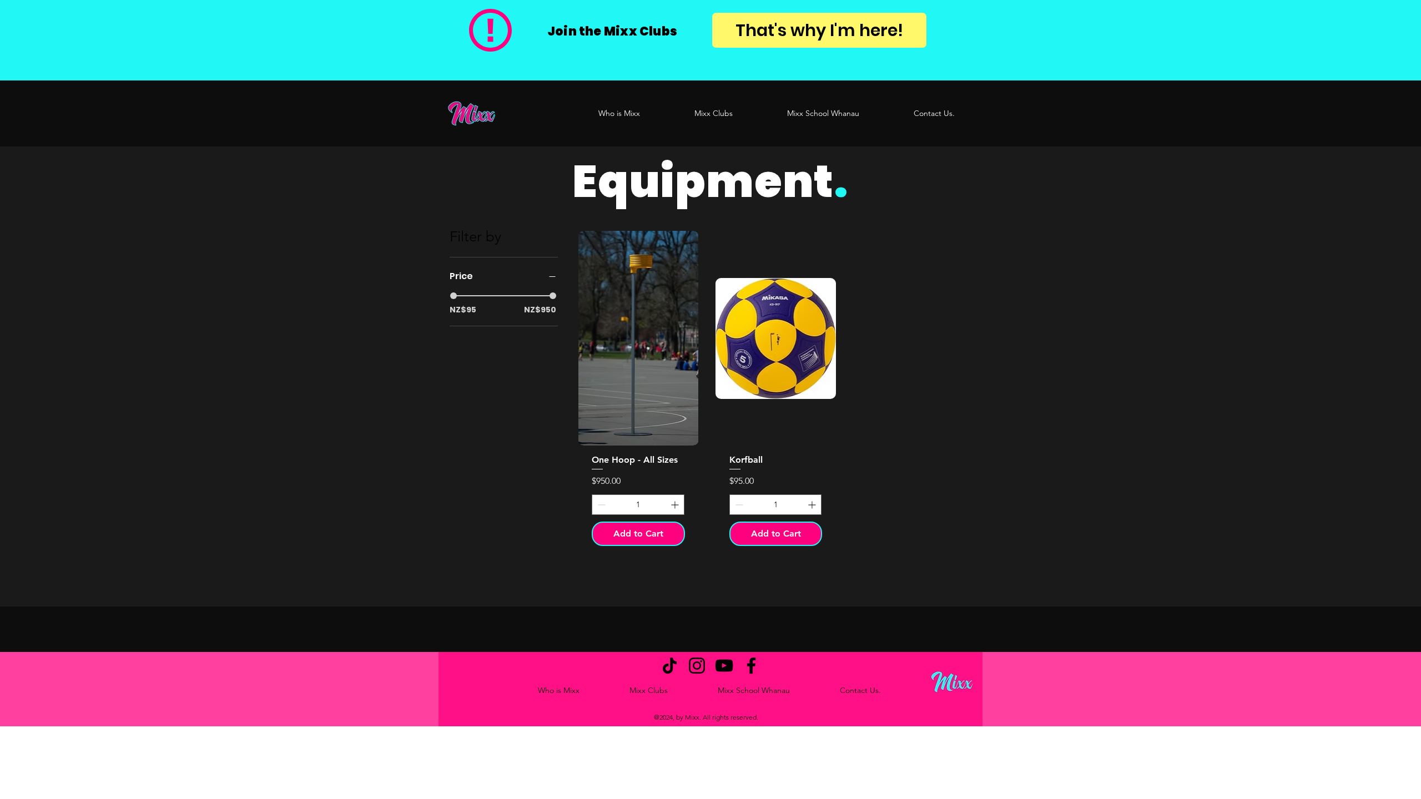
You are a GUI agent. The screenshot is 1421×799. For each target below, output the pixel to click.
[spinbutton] (638, 504)
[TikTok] (670, 665)
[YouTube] (724, 665)
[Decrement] (600, 504)
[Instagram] (697, 665)
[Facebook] (751, 665)
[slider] (453, 295)
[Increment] (676, 504)
